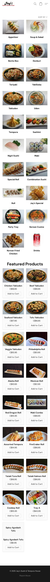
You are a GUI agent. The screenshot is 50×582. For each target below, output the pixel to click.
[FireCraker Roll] (36, 434)
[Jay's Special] (36, 193)
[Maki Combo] (36, 402)
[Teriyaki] (13, 74)
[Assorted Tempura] (13, 434)
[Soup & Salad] (36, 27)
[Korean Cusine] (36, 217)
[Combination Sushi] (36, 169)
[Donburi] (36, 51)
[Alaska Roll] (13, 371)
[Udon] (36, 98)
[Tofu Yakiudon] (36, 307)
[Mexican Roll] (36, 371)
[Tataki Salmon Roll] (36, 466)
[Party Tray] (13, 217)
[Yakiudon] (13, 98)
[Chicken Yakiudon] (13, 275)
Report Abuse (25, 576)
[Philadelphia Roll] (36, 339)
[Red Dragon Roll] (13, 402)
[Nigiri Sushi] (13, 145)
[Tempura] (13, 122)
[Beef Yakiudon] (36, 275)
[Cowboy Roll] (13, 497)
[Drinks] (36, 240)
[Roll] (13, 193)
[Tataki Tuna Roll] (13, 466)
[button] (8, 4)
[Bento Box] (13, 51)
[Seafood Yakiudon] (13, 307)
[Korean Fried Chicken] (13, 240)
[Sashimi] (36, 122)
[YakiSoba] (36, 74)
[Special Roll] (13, 169)
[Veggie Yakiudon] (13, 339)
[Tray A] (36, 497)
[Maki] (36, 145)
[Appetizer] (13, 27)
